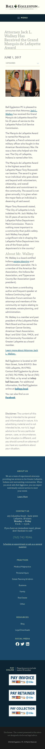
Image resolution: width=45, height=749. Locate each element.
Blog (22, 624)
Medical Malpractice (22, 567)
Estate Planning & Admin (22, 579)
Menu (24, 17)
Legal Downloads (22, 630)
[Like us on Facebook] (17, 645)
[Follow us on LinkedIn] (27, 645)
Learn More (22, 496)
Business (22, 585)
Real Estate (22, 598)
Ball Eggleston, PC (22, 7)
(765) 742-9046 (22, 537)
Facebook (10, 397)
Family (22, 591)
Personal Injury (22, 573)
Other (22, 604)
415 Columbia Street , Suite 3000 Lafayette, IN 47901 (22, 517)
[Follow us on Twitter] (22, 645)
